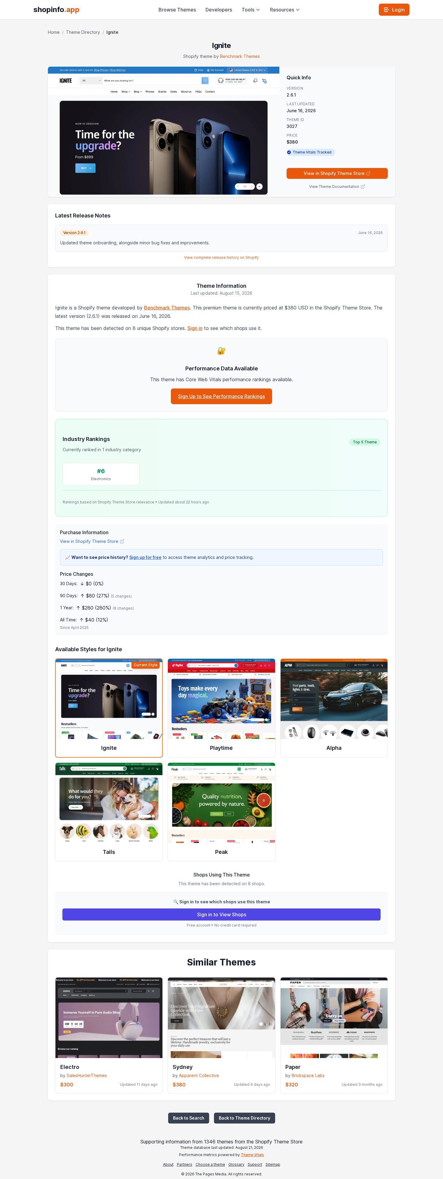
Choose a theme (210, 1164)
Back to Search (188, 1117)
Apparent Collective (199, 1075)
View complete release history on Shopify (221, 257)
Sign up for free (145, 557)
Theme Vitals (252, 1154)
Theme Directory (83, 32)
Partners (184, 1164)
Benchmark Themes (240, 56)
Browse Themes (177, 10)
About (168, 1164)
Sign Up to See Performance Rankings (221, 396)
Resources (282, 10)
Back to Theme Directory (244, 1117)
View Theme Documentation (334, 186)
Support (255, 1164)
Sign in (195, 328)
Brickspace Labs (308, 1075)
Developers (219, 10)
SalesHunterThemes (87, 1075)
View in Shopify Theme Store (334, 173)
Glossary (236, 1164)
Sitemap (272, 1164)
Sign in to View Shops (221, 914)
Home (54, 32)
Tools (248, 10)
